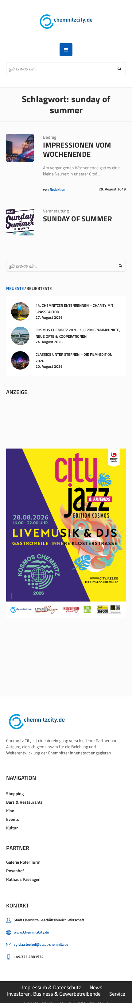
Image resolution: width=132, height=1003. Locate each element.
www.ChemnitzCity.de (31, 932)
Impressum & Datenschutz (51, 987)
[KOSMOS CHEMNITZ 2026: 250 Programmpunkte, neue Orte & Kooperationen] (20, 335)
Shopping (15, 793)
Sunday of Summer (77, 218)
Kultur (12, 828)
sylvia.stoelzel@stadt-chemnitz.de (41, 944)
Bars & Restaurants (24, 802)
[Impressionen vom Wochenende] (20, 148)
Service (117, 994)
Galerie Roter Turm (23, 862)
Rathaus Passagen (23, 879)
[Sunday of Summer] (20, 221)
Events (12, 819)
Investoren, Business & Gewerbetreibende (54, 994)
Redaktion (57, 189)
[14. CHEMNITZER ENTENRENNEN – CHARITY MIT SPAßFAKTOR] (20, 310)
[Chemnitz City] (66, 21)
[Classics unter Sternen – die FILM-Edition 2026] (20, 359)
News (96, 987)
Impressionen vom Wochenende (77, 149)
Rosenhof (15, 870)
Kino (10, 810)
